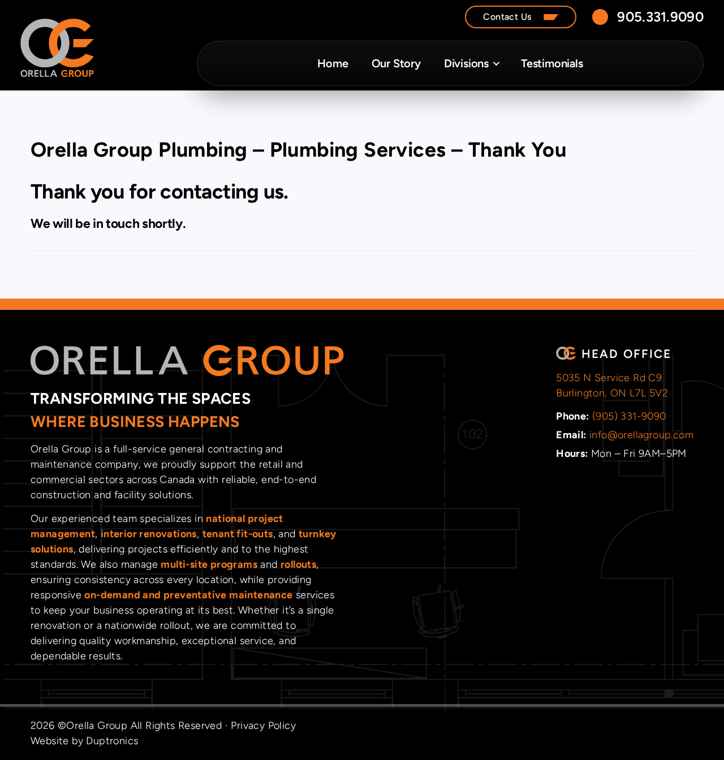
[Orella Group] (187, 360)
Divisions (466, 63)
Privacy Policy (263, 725)
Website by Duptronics (84, 741)
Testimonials (552, 63)
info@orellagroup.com (641, 435)
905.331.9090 (660, 16)
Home (332, 63)
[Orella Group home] (57, 48)
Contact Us (507, 16)
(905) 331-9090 (629, 416)
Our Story (396, 63)
